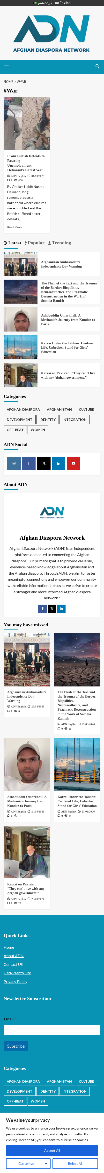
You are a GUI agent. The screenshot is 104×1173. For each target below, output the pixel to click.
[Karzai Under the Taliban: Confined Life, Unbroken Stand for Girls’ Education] (20, 351)
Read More (14, 227)
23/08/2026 (88, 811)
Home (9, 947)
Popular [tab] (36, 242)
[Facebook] (29, 463)
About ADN (14, 955)
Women (38, 430)
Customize (26, 1163)
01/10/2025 (38, 176)
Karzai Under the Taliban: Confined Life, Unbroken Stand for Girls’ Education (68, 347)
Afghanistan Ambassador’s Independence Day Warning (26, 696)
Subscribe (16, 1046)
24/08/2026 (38, 811)
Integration (75, 419)
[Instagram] (14, 463)
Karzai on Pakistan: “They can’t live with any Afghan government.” (26, 889)
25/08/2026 (88, 724)
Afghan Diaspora (23, 409)
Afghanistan (59, 409)
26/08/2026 (38, 706)
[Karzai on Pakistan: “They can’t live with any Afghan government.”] (20, 379)
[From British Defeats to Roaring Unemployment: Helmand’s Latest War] (27, 123)
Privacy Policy (15, 981)
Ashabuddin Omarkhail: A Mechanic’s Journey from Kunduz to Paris (68, 320)
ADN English (18, 176)
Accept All (52, 1150)
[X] (44, 463)
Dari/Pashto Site (17, 972)
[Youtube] (74, 463)
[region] (52, 1143)
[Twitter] (52, 609)
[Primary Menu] (8, 66)
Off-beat (15, 430)
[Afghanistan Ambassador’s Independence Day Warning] (20, 268)
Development (19, 419)
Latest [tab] (14, 242)
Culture (86, 409)
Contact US (13, 964)
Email (10, 1019)
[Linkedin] (59, 463)
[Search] (97, 66)
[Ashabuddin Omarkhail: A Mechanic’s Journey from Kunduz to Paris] (20, 323)
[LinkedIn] (61, 609)
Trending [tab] (61, 242)
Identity (47, 419)
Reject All (75, 1163)
